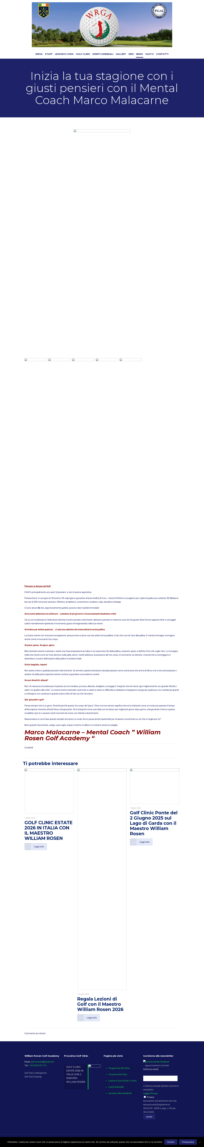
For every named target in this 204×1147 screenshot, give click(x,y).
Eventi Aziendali (116, 1087)
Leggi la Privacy (150, 1093)
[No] (200, 1142)
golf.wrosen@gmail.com (42, 1062)
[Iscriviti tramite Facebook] (156, 1062)
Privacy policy (188, 1142)
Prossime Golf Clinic (118, 1074)
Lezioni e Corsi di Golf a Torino (123, 1081)
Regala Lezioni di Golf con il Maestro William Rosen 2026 (100, 1004)
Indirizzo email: (151, 1069)
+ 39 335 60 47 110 (37, 1065)
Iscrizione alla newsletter (120, 1093)
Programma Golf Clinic (119, 1068)
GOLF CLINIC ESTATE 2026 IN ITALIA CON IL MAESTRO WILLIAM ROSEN (48, 830)
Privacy (150, 1097)
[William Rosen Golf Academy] (102, 24)
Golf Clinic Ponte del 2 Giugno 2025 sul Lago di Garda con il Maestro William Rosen (154, 823)
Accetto (170, 1142)
